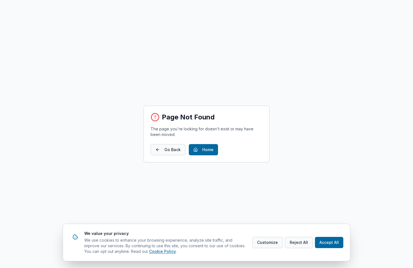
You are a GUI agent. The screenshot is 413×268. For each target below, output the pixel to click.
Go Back (172, 149)
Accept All (329, 242)
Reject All (299, 242)
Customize (267, 242)
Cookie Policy (162, 251)
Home (208, 149)
